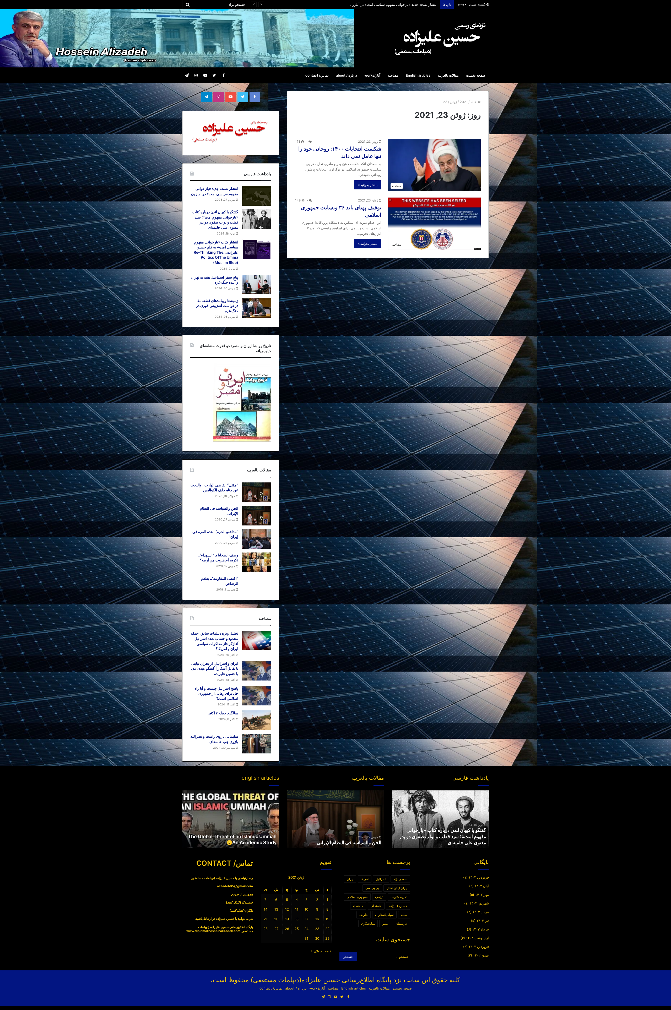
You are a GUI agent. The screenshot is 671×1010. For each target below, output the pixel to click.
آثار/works (372, 75)
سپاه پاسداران (384, 915)
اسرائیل (381, 879)
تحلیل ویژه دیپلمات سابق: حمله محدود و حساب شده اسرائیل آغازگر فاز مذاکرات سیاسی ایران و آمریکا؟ (361, 4)
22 (327, 929)
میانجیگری (368, 924)
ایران (350, 879)
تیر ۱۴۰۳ (483, 920)
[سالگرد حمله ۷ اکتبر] (256, 720)
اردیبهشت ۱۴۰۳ (477, 938)
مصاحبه (393, 75)
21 (265, 919)
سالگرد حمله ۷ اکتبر (223, 713)
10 (306, 909)
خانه (474, 102)
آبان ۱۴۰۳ (482, 886)
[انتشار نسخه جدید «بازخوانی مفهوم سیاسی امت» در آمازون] (256, 196)
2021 (464, 102)
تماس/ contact (317, 75)
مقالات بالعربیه (448, 75)
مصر (385, 924)
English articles (418, 75)
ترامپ (379, 897)
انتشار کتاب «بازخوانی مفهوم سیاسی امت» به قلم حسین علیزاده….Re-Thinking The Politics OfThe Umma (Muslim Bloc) (216, 252)
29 (327, 938)
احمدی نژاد (400, 879)
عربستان (401, 924)
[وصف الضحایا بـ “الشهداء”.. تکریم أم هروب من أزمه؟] (256, 562)
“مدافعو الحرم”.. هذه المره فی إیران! (345, 842)
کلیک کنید (233, 902)
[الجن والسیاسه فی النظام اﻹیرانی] (256, 515)
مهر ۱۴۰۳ (482, 894)
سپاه (404, 915)
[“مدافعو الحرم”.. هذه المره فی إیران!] (256, 539)
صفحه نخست (475, 75)
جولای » (316, 951)
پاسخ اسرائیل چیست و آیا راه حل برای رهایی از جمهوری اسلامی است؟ (216, 693)
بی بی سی (372, 888)
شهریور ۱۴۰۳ (479, 903)
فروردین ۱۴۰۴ (479, 877)
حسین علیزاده (398, 906)
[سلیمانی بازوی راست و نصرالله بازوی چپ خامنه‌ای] (256, 743)
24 (306, 929)
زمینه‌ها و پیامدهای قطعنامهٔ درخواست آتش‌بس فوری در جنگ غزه (217, 305)
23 (317, 929)
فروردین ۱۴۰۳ (479, 946)
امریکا (365, 879)
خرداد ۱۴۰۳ (480, 929)
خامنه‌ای (358, 906)
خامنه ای (376, 906)
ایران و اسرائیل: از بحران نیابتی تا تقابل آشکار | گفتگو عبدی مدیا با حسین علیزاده (214, 668)
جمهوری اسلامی (357, 897)
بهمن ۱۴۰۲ (481, 955)
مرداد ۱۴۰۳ (481, 912)
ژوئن (453, 102)
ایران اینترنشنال (396, 888)
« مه (328, 951)
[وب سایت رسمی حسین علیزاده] (440, 38)
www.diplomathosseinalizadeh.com (213, 931)
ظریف (363, 915)
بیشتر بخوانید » (367, 185)
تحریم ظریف (399, 897)
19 (287, 919)
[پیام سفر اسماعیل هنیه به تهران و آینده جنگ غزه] (256, 284)
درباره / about (346, 75)
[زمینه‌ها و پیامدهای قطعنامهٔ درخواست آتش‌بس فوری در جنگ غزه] (256, 308)
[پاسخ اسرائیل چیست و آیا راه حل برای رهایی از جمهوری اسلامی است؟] (256, 695)
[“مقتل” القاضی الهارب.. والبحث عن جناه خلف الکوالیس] (256, 492)
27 (276, 929)
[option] (440, 819)
